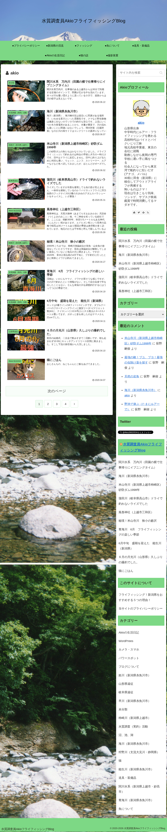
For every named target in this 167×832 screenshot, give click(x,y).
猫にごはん (126, 570)
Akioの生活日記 (129, 632)
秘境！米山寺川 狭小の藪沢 (138, 520)
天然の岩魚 (131, 376)
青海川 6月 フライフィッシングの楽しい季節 (140, 532)
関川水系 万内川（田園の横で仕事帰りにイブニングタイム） (141, 243)
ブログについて (129, 666)
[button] (161, 73)
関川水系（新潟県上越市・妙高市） (139, 789)
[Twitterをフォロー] (139, 212)
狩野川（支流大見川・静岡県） (139, 752)
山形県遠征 (126, 683)
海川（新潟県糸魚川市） (135, 254)
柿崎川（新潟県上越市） (135, 718)
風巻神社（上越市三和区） (136, 291)
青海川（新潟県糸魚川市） (136, 800)
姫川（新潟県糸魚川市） (135, 675)
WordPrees (126, 641)
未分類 (123, 709)
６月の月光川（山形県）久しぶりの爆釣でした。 (141, 559)
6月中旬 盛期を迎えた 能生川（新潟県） (140, 546)
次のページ (57, 391)
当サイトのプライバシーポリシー (141, 608)
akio (141, 123)
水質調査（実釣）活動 (133, 726)
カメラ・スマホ (129, 649)
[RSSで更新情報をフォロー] (148, 212)
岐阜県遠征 (126, 692)
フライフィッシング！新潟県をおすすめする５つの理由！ (141, 597)
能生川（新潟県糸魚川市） (136, 769)
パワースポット (129, 658)
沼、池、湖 (126, 735)
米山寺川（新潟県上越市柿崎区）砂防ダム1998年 (141, 266)
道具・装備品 (127, 777)
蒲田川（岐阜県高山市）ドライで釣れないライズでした (141, 280)
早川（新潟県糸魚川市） (135, 701)
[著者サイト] (134, 212)
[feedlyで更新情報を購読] (143, 212)
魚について (126, 808)
